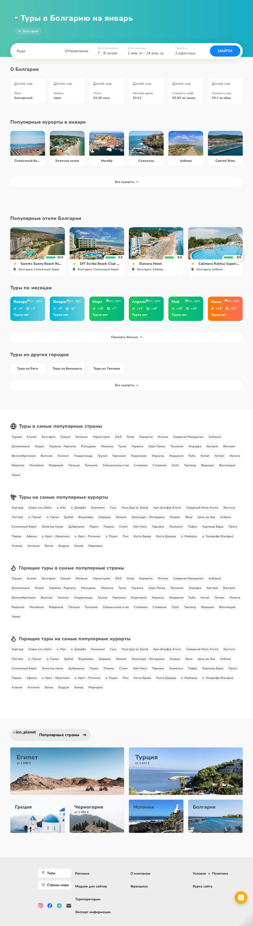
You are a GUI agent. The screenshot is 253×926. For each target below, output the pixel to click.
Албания (215, 437)
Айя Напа (140, 527)
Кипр (130, 437)
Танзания (176, 446)
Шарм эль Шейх (40, 508)
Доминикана (21, 446)
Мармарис (95, 546)
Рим (125, 536)
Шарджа (104, 517)
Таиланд (190, 465)
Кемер (78, 546)
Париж (16, 536)
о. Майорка (189, 536)
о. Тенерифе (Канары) (217, 536)
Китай (205, 456)
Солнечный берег (24, 527)
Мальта (234, 456)
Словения (159, 465)
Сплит (123, 527)
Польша (74, 465)
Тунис (122, 446)
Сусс (113, 508)
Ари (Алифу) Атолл (167, 508)
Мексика (107, 446)
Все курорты (124, 182)
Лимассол (176, 527)
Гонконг (63, 456)
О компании (140, 873)
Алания (17, 546)
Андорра (195, 446)
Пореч (94, 527)
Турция (17, 437)
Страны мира (58, 885)
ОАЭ (118, 437)
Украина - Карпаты (62, 446)
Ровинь (109, 527)
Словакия (140, 465)
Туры (51, 873)
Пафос (192, 527)
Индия (39, 446)
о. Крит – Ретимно (87, 536)
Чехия (16, 475)
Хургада (17, 508)
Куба (192, 456)
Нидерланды (83, 456)
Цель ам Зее (206, 517)
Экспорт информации (93, 912)
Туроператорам (87, 899)
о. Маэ (61, 508)
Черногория (101, 437)
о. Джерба (78, 508)
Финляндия (227, 465)
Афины (31, 536)
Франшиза (139, 886)
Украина (137, 446)
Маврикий (56, 465)
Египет (32, 437)
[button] (241, 255)
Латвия (219, 456)
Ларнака (158, 527)
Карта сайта (202, 886)
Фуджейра (85, 517)
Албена (225, 517)
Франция (207, 465)
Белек (49, 546)
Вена (188, 517)
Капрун (175, 517)
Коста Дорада (166, 536)
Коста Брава (142, 536)
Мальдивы (88, 446)
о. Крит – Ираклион (56, 536)
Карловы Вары (212, 527)
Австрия (212, 446)
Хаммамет (98, 508)
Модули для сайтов (91, 886)
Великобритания (24, 456)
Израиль (158, 456)
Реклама (82, 873)
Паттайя (17, 517)
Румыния (91, 465)
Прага (232, 527)
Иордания (176, 456)
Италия (163, 437)
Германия (119, 456)
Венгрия (229, 446)
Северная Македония (188, 437)
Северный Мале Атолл (202, 508)
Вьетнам (47, 456)
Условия (199, 873)
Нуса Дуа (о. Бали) (135, 508)
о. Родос (112, 536)
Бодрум (63, 546)
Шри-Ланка (156, 446)
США (175, 465)
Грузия (102, 456)
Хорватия (146, 437)
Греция (65, 437)
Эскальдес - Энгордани (148, 517)
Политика (220, 873)
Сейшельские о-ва (116, 465)
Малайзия (36, 465)
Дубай (68, 517)
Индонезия (139, 456)
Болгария (30, 31)
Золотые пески (52, 527)
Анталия (33, 546)
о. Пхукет (35, 517)
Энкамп (121, 517)
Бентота (229, 508)
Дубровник (76, 527)
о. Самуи (53, 517)
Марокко (18, 465)
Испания (82, 437)
